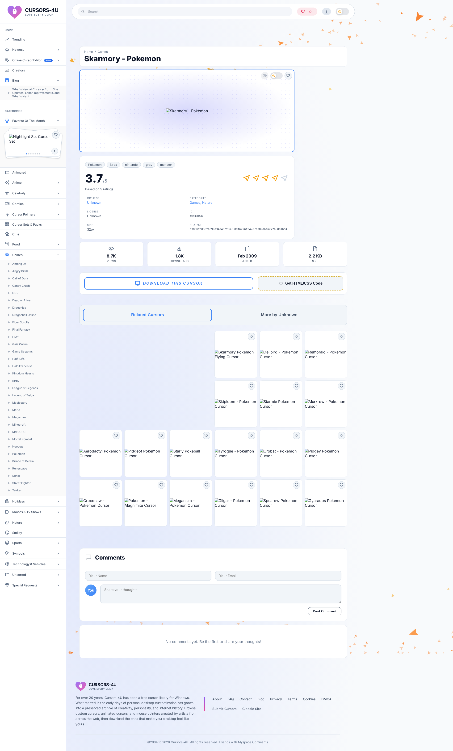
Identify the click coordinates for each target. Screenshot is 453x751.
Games (17, 255)
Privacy (276, 699)
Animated (19, 172)
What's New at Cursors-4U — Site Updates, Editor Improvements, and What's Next (35, 92)
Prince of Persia (23, 461)
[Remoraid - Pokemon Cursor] (326, 354)
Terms (292, 699)
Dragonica (19, 307)
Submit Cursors (224, 709)
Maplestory (19, 402)
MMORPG (18, 432)
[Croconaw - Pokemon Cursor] (100, 503)
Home (88, 52)
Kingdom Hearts (23, 373)
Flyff (15, 337)
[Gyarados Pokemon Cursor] (326, 503)
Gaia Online (20, 344)
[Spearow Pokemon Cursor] (281, 503)
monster (166, 164)
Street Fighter (21, 483)
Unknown (94, 202)
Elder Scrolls (20, 322)
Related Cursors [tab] (147, 314)
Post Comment (324, 611)
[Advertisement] (213, 32)
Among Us (19, 264)
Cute (15, 234)
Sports (17, 543)
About (217, 699)
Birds (113, 164)
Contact (245, 699)
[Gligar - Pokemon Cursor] (235, 503)
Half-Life (18, 359)
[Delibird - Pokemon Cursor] (281, 354)
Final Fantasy (21, 329)
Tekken (17, 490)
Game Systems (22, 351)
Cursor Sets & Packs (27, 224)
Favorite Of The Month (28, 121)
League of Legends (25, 388)
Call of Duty (20, 278)
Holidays (18, 501)
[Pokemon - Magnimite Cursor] (145, 503)
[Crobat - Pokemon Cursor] (281, 453)
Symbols (18, 553)
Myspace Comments (253, 742)
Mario (16, 410)
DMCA (326, 699)
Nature (17, 522)
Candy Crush (21, 285)
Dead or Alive (21, 300)
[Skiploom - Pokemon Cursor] (235, 403)
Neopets (17, 446)
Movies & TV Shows (26, 512)
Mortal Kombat (22, 439)
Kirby (15, 380)
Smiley (17, 533)
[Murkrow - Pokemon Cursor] (326, 403)
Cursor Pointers (23, 214)
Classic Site (251, 709)
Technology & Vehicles (29, 564)
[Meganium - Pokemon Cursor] (190, 503)
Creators (18, 70)
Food (16, 244)
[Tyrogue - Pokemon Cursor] (235, 453)
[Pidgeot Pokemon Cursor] (145, 453)
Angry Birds (20, 271)
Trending (18, 39)
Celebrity (18, 193)
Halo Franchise (22, 366)
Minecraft (18, 424)
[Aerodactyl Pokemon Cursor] (100, 453)
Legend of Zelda (23, 395)
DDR (15, 293)
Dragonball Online (24, 315)
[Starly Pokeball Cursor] (190, 453)
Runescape (19, 468)
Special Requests (24, 585)
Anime (17, 182)
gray (149, 164)
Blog (15, 80)
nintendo (131, 164)
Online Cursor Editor (31, 60)
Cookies (309, 699)
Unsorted (19, 575)
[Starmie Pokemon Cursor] (281, 403)
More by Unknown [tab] (279, 314)
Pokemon (18, 454)
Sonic (16, 475)
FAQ (230, 699)
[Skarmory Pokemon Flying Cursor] (235, 354)
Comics (18, 204)
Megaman (19, 417)
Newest (18, 49)
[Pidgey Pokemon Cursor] (326, 453)
